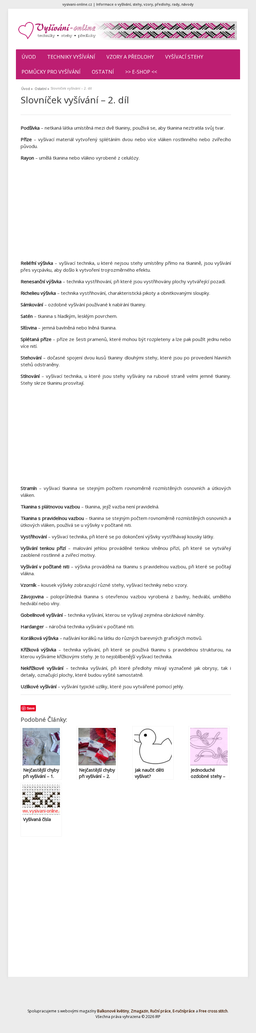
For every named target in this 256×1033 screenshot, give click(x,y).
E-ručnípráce (184, 1011)
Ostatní (103, 71)
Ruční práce (160, 1011)
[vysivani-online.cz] (127, 30)
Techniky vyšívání (71, 56)
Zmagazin (139, 1011)
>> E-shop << (141, 71)
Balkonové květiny (113, 1011)
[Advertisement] (125, 209)
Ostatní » (42, 87)
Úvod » (27, 87)
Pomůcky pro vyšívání (51, 71)
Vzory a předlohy (130, 56)
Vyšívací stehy (184, 56)
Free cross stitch (213, 1011)
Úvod (29, 56)
